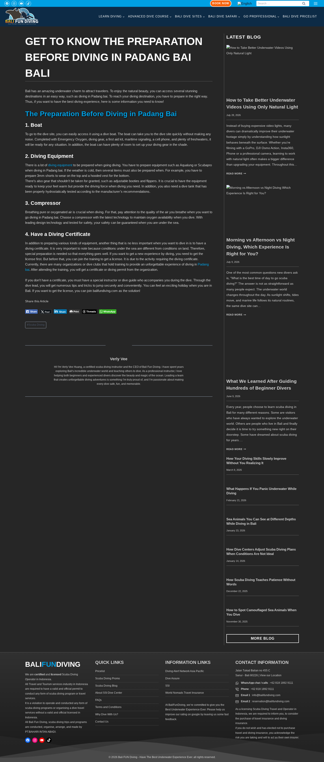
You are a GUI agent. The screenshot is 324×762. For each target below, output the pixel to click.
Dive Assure (172, 678)
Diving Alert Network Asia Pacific (184, 671)
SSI (167, 685)
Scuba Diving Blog (106, 685)
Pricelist (100, 671)
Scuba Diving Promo (107, 678)
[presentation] (262, 69)
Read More (236, 173)
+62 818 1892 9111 (281, 682)
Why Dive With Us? (106, 714)
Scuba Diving (36, 324)
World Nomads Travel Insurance (184, 692)
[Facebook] (7, 3)
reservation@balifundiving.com (270, 701)
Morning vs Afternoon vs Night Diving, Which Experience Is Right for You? (260, 246)
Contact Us (101, 721)
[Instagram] (14, 3)
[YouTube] (21, 3)
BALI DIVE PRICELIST (300, 16)
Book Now (220, 3)
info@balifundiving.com (266, 695)
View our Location (270, 675)
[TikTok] (28, 3)
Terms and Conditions (108, 707)
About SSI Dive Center (108, 692)
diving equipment (60, 165)
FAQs (98, 700)
